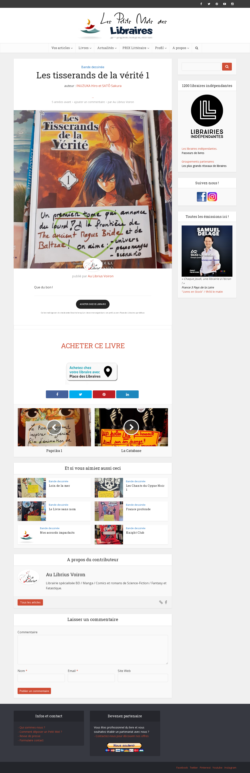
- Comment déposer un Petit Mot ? (40, 732)
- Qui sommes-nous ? (31, 727)
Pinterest (205, 767)
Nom (22, 671)
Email (73, 671)
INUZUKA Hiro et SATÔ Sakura (98, 86)
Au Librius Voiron (123, 102)
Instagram (230, 767)
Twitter (194, 767)
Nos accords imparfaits (57, 532)
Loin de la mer (59, 486)
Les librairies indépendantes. (199, 148)
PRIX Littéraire (134, 48)
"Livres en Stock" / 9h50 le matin (202, 291)
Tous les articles (30, 602)
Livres (83, 48)
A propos (179, 48)
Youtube (217, 767)
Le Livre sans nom (62, 509)
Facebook (182, 767)
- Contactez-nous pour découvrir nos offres (121, 736)
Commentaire (28, 632)
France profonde (138, 509)
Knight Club (135, 532)
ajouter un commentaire (89, 102)
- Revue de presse (29, 736)
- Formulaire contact (31, 740)
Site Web (124, 671)
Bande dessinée (92, 67)
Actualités (105, 48)
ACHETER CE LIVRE (93, 345)
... (93, 97)
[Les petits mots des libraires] (125, 25)
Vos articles (60, 48)
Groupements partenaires (198, 161)
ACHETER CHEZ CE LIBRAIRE (93, 304)
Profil (159, 48)
